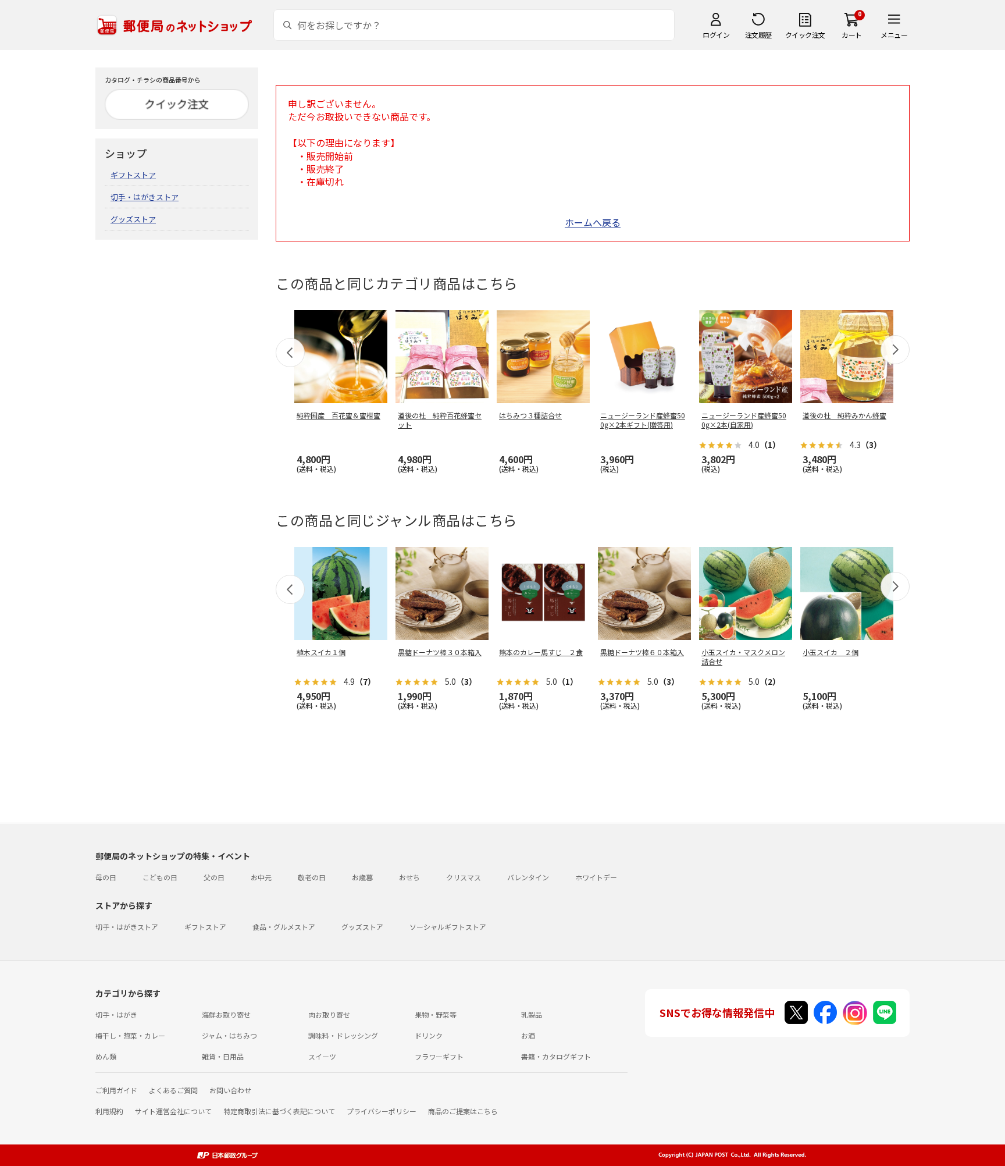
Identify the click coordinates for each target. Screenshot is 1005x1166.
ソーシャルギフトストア (447, 927)
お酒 (528, 1035)
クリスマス (463, 877)
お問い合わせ (230, 1090)
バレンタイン (528, 877)
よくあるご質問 (173, 1090)
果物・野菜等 (436, 1014)
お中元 (261, 877)
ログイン (716, 35)
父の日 (214, 877)
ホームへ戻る (593, 222)
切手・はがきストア (145, 196)
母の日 (105, 877)
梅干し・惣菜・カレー (130, 1035)
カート (852, 35)
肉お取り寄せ (329, 1014)
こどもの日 (159, 877)
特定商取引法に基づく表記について (279, 1111)
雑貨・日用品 (223, 1056)
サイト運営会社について (173, 1111)
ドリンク (429, 1035)
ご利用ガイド (116, 1090)
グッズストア (133, 219)
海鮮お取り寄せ (226, 1014)
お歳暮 (362, 877)
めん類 (105, 1056)
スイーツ (322, 1056)
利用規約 (109, 1111)
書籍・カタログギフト (556, 1056)
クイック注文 (805, 35)
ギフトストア (133, 174)
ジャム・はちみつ (229, 1035)
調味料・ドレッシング (343, 1035)
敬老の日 (312, 877)
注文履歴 (758, 35)
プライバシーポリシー (381, 1111)
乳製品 (531, 1014)
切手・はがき (116, 1014)
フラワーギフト (439, 1056)
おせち (409, 877)
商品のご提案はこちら (463, 1111)
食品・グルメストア (283, 927)
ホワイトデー (596, 877)
